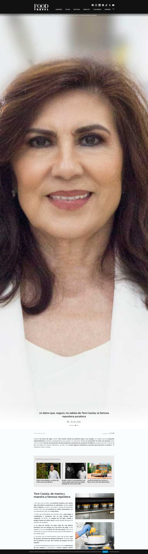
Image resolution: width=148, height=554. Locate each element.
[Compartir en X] (110, 433)
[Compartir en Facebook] (112, 433)
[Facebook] (93, 5)
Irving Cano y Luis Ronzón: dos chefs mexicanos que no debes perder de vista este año (73, 482)
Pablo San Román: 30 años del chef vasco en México (47, 481)
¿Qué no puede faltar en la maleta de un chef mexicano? (98, 481)
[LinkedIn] (99, 5)
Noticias (76, 9)
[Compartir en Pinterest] (113, 433)
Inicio (36, 15)
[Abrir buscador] (113, 9)
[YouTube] (113, 5)
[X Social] (110, 5)
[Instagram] (96, 5)
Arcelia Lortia (75, 422)
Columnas (97, 9)
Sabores (59, 9)
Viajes (67, 9)
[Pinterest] (103, 5)
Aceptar (105, 551)
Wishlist (86, 9)
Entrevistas (46, 15)
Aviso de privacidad (114, 551)
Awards (107, 9)
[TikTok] (106, 5)
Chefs (40, 15)
